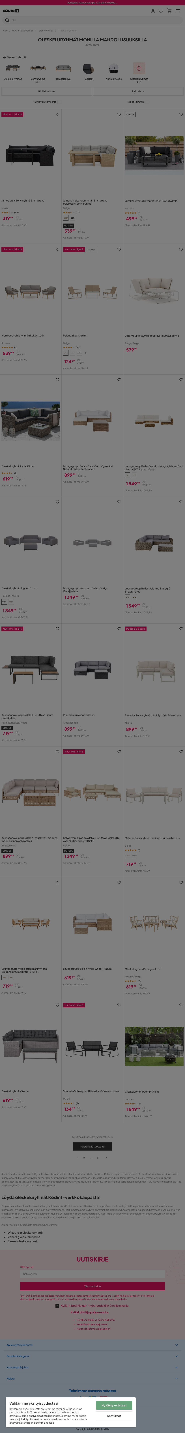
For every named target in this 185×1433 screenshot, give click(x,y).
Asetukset (114, 1416)
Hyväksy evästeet (114, 1405)
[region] (71, 1412)
